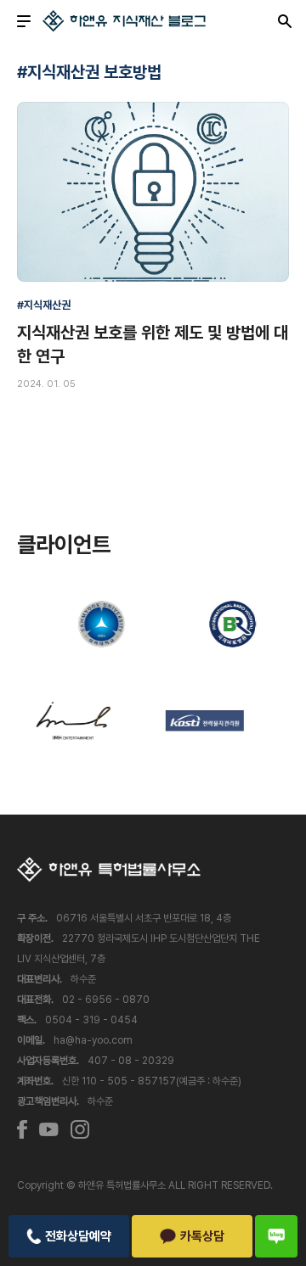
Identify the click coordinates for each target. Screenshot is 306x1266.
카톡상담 (202, 1236)
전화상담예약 (78, 1236)
